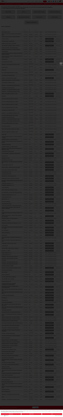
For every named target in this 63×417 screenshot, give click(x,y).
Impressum (56, 415)
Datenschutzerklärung (60, 415)
